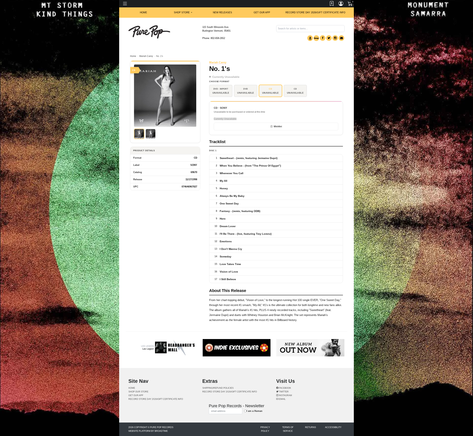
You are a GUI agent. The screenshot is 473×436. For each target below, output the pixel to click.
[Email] (341, 38)
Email (282, 399)
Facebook (284, 388)
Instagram (285, 395)
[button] (183, 12)
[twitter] (329, 38)
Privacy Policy (265, 429)
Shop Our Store (138, 391)
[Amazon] (310, 38)
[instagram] (335, 38)
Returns (310, 427)
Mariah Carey (146, 56)
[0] (350, 4)
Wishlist (278, 126)
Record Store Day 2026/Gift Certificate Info (315, 12)
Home (133, 56)
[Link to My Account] (341, 4)
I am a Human (254, 411)
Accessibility (333, 427)
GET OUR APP (262, 12)
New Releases (222, 12)
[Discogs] (316, 38)
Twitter (283, 391)
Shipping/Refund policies (218, 388)
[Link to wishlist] (331, 4)
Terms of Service (287, 429)
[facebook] (322, 38)
